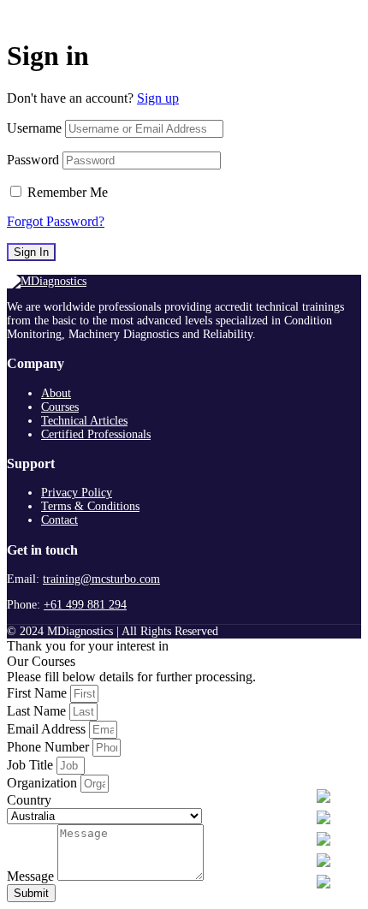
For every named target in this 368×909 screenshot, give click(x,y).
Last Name (38, 711)
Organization (43, 782)
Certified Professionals (96, 434)
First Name (38, 693)
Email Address (48, 729)
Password (33, 159)
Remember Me (67, 192)
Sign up (158, 98)
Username (34, 128)
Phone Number (49, 747)
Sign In (31, 252)
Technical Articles (84, 420)
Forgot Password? (55, 221)
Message (32, 876)
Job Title (31, 765)
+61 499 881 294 (85, 604)
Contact (59, 520)
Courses (60, 407)
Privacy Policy (76, 492)
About (56, 393)
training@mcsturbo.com (101, 579)
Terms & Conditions (90, 506)
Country (29, 800)
